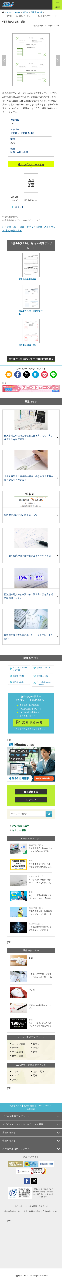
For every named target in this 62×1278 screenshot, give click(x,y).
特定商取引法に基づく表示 (15, 1211)
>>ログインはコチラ (31, 220)
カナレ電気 (17, 1055)
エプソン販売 (18, 1043)
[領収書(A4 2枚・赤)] (31, 331)
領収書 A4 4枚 (18, 682)
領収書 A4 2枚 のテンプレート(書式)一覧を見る (31, 359)
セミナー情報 (19, 830)
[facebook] (17, 373)
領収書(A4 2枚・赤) (27, 345)
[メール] (8, 373)
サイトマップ (45, 1106)
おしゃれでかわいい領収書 (44, 683)
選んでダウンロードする (31, 164)
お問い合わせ (30, 1106)
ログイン (31, 799)
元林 (35, 1052)
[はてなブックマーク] (35, 373)
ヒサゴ (36, 1043)
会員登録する (31, 791)
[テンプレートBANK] (8, 4)
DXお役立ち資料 (21, 826)
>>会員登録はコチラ (11, 220)
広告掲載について (50, 1211)
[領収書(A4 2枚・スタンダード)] (31, 297)
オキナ (15, 1048)
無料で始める (32, 722)
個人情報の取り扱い (38, 1206)
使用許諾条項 (35, 1211)
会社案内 (31, 1109)
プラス (36, 1048)
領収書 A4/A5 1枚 (43, 667)
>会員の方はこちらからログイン (31, 729)
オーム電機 (17, 1052)
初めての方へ (15, 1106)
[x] (26, 373)
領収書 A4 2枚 (18, 676)
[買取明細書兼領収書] (31, 265)
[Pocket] (44, 373)
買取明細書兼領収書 (27, 279)
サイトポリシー (21, 1206)
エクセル (19, 207)
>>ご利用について (10, 217)
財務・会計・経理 (19, 152)
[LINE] (53, 373)
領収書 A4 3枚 (42, 676)
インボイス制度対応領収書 (20, 668)
